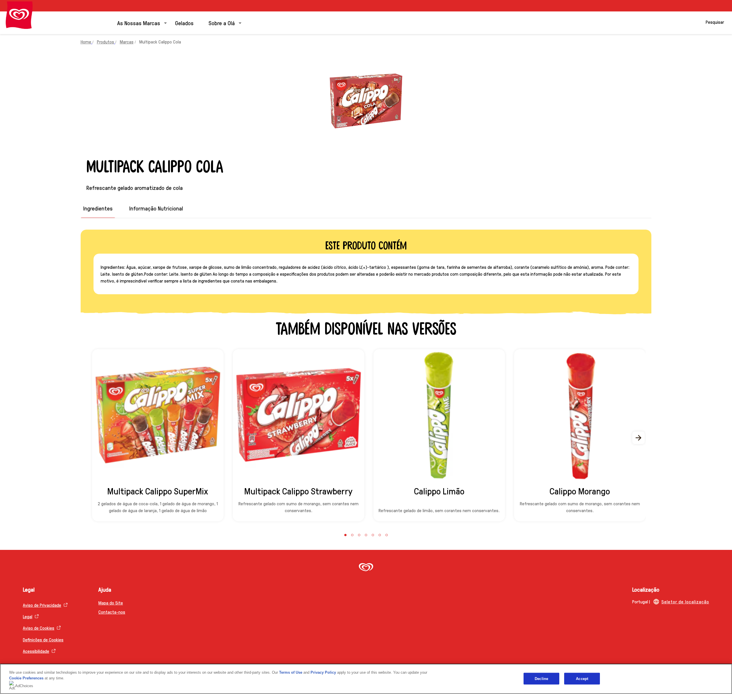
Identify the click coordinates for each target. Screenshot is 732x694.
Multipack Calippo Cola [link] (160, 42)
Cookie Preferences (26, 678)
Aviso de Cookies (38, 628)
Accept (582, 678)
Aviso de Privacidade (42, 605)
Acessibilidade (36, 651)
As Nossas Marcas (138, 23)
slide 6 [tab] (380, 535)
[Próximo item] (639, 438)
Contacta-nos (111, 612)
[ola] (19, 15)
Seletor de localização (685, 601)
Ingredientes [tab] (98, 208)
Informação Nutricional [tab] (156, 208)
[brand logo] (366, 567)
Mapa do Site (110, 603)
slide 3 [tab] (359, 535)
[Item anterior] (93, 438)
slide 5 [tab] (373, 535)
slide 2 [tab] (352, 535)
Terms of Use (290, 672)
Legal (27, 616)
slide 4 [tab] (366, 535)
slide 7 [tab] (386, 535)
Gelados (184, 23)
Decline (541, 678)
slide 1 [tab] (345, 535)
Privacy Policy (323, 672)
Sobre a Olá (221, 23)
